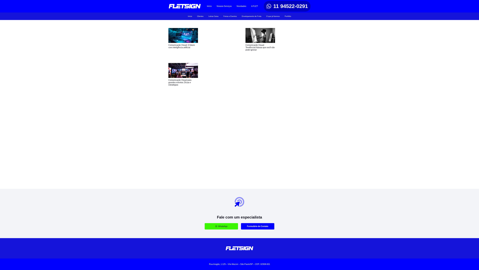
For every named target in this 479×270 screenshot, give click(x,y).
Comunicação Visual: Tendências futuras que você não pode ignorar (260, 47)
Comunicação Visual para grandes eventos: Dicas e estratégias (179, 82)
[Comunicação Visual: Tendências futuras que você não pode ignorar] (260, 30)
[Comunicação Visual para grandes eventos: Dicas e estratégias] (183, 65)
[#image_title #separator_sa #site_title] (184, 6)
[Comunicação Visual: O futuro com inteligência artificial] (183, 30)
